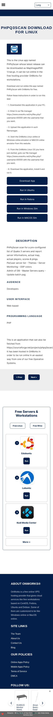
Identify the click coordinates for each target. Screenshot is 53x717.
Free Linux (17, 426)
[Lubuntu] (27, 477)
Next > (34, 377)
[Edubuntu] (27, 443)
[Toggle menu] (3, 5)
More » (26, 542)
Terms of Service (19, 671)
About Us (15, 638)
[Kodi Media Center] (27, 512)
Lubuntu (26, 488)
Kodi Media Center (26, 522)
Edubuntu (26, 453)
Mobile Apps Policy (20, 667)
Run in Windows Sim (27, 208)
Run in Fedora (27, 199)
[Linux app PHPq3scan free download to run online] (14, 49)
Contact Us (16, 643)
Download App (27, 180)
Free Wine (37, 426)
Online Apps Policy (20, 662)
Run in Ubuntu (27, 190)
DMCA (14, 676)
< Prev (19, 377)
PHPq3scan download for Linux (26, 30)
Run (26, 461)
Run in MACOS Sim (27, 217)
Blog (13, 647)
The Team (16, 634)
